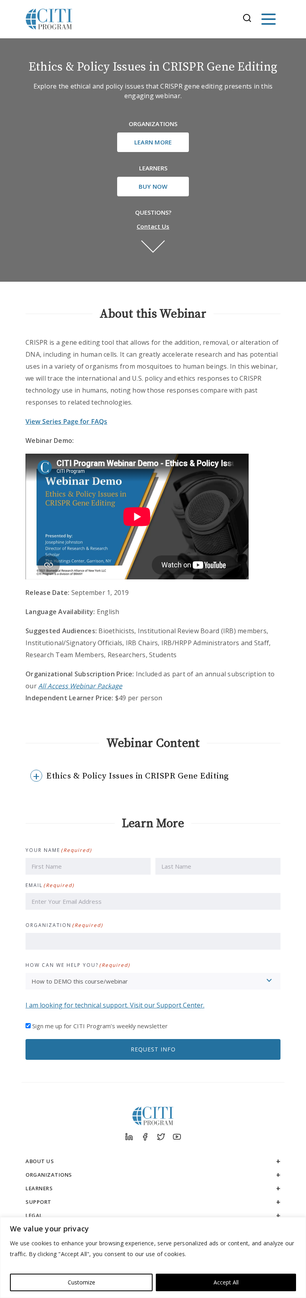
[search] (249, 19)
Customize (81, 1282)
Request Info (153, 1049)
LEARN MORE (153, 142)
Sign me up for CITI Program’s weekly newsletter (100, 1026)
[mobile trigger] (268, 19)
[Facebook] (145, 1137)
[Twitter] (161, 1137)
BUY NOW (153, 186)
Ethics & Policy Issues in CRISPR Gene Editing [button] (137, 776)
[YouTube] (177, 1137)
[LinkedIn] (129, 1137)
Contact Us (153, 226)
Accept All (226, 1282)
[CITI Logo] (49, 19)
